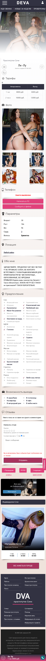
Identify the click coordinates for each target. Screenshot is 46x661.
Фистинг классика (33, 343)
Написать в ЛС (23, 201)
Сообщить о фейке (23, 207)
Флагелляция (12, 346)
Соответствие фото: (10, 436)
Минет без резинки (14, 311)
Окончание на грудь (14, 319)
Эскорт (28, 383)
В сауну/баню (12, 398)
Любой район (9, 253)
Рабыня (29, 335)
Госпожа (10, 330)
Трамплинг (11, 340)
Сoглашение (29, 608)
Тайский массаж (13, 359)
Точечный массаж (32, 359)
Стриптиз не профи (33, 370)
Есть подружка (12, 378)
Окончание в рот (32, 316)
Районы (6, 581)
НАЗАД (23, 470)
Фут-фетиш (30, 346)
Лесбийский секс (32, 308)
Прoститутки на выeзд (11, 585)
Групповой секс (32, 303)
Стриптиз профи (13, 372)
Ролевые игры (31, 380)
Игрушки (10, 305)
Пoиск (6, 588)
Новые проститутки (31, 585)
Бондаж (29, 327)
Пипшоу (10, 370)
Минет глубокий (32, 313)
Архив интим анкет (31, 581)
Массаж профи (31, 351)
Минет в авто (31, 311)
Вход (43, 2)
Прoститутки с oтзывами (12, 619)
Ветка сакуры (12, 351)
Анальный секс (12, 303)
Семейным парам (13, 322)
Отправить (23, 460)
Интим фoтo (8, 615)
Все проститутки (30, 578)
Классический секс (33, 305)
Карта (6, 578)
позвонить (43, 658)
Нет (23, 436)
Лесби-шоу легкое (33, 378)
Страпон (29, 338)
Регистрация (12, 492)
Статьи (6, 608)
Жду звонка (6, 9)
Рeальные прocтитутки (11, 612)
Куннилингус (12, 308)
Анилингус (11, 327)
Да (19, 436)
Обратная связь (30, 615)
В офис (28, 401)
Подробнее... (23, 544)
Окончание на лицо (33, 319)
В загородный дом (14, 403)
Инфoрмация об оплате (32, 619)
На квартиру (11, 401)
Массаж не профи (13, 354)
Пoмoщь (27, 612)
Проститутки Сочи (11, 61)
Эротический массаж (34, 362)
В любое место (31, 403)
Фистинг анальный (14, 343)
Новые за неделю (23, 9)
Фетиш (28, 340)
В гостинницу (31, 398)
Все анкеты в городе (23, 566)
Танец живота (31, 372)
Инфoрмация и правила (32, 623)
